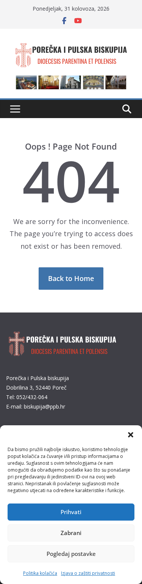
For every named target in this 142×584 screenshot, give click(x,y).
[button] (130, 435)
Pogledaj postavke (71, 553)
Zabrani (71, 533)
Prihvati (71, 512)
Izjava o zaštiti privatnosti (88, 573)
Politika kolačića (40, 573)
